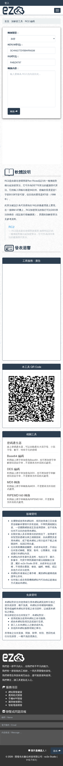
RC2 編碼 (30, 21)
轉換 (12, 111)
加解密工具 (17, 21)
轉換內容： (13, 68)
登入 (7, 2)
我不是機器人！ (38, 750)
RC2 (11, 227)
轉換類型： (13, 32)
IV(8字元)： (13, 56)
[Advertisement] (31, 143)
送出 (55, 750)
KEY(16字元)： (15, 44)
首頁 (7, 21)
